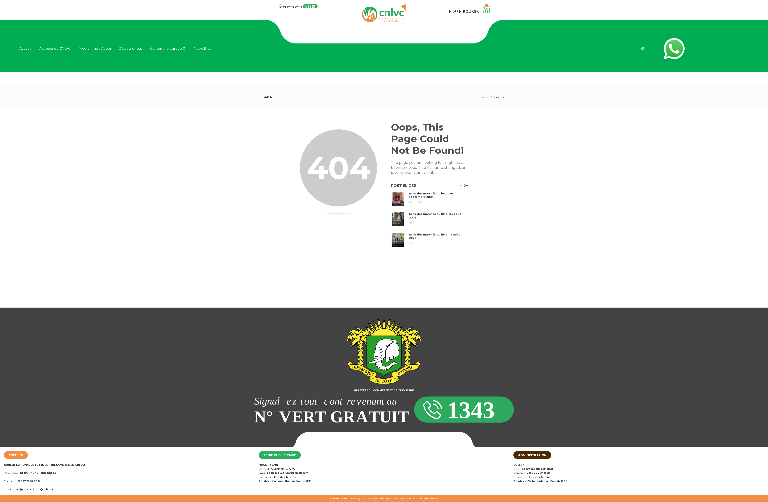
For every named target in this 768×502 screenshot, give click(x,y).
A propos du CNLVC (54, 48)
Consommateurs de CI (168, 48)
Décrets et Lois (130, 48)
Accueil (25, 48)
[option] (429, 219)
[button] (643, 49)
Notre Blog (203, 48)
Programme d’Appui (94, 48)
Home (485, 97)
